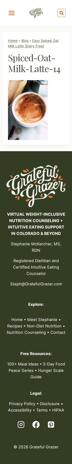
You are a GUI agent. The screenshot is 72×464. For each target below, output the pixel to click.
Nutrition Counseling (26, 332)
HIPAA (58, 410)
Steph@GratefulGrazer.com (36, 284)
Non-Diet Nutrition (44, 326)
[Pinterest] (51, 424)
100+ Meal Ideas (22, 364)
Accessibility (20, 410)
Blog (24, 41)
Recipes (14, 326)
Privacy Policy (22, 403)
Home (13, 41)
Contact (57, 332)
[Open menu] (11, 13)
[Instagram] (21, 424)
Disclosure (50, 403)
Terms (42, 410)
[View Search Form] (61, 13)
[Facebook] (36, 424)
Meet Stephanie (42, 319)
